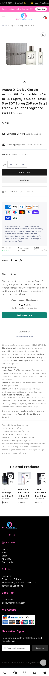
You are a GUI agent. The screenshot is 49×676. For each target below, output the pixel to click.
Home (4, 25)
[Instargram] (14, 535)
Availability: (7, 248)
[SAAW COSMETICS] (24, 17)
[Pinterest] (9, 535)
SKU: (20, 248)
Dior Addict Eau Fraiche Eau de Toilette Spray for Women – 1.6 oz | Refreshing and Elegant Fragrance (24, 491)
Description (24, 332)
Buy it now (24, 180)
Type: (36, 248)
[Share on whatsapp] (20, 260)
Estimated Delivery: (16, 133)
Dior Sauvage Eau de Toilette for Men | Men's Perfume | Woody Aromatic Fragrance (8, 491)
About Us (6, 559)
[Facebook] (5, 535)
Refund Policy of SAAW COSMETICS (19, 582)
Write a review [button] (24, 315)
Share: (5, 260)
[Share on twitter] (16, 260)
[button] (7, 113)
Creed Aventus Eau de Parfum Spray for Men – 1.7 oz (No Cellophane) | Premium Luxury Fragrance (41, 491)
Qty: (4, 164)
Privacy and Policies (11, 579)
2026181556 (7, 599)
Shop (4, 552)
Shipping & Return (24, 336)
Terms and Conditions (12, 585)
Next (44, 493)
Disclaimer (7, 576)
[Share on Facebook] (11, 260)
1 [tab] (24, 82)
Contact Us (7, 562)
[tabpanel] (24, 54)
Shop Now (41, 9)
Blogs (4, 555)
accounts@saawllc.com (13, 602)
